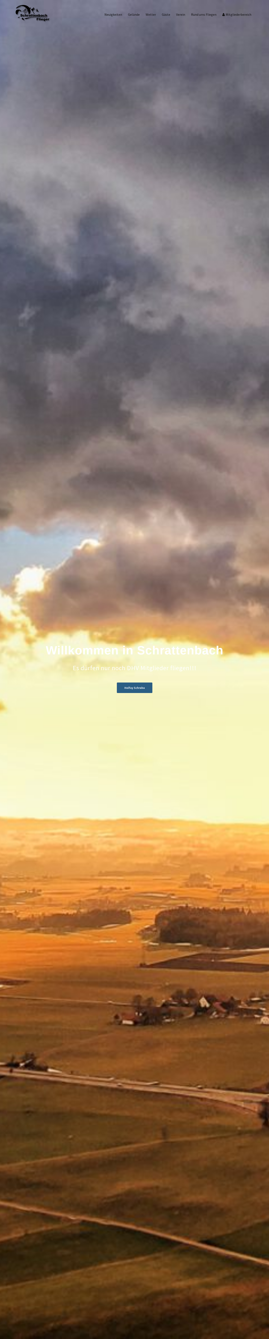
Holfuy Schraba (134, 688)
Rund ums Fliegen (203, 14)
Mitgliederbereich (238, 14)
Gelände (134, 14)
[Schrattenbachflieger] (33, 14)
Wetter (151, 14)
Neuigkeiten (113, 14)
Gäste (166, 14)
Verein (180, 14)
